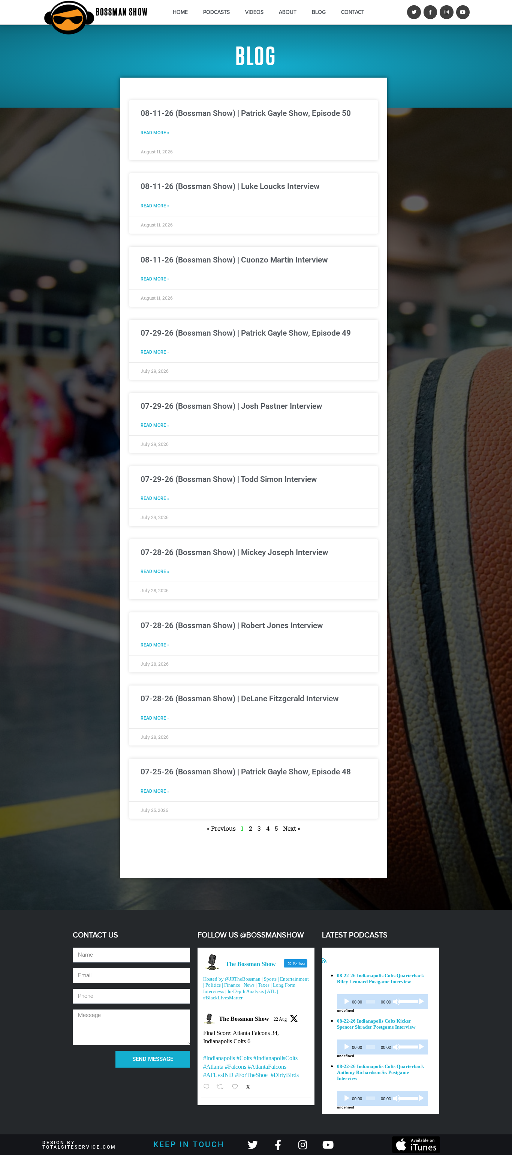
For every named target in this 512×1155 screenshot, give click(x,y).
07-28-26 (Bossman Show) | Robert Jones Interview (232, 625)
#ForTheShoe (251, 1075)
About (287, 12)
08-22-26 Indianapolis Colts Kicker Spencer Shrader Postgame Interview (376, 1024)
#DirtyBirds (285, 1075)
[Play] (346, 1001)
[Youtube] (463, 12)
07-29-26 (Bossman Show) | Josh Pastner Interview (231, 406)
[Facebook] (430, 12)
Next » (291, 828)
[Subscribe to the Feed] (324, 960)
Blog (319, 12)
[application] (382, 1001)
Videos (254, 12)
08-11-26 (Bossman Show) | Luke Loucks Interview (230, 186)
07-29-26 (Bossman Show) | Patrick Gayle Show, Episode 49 (246, 333)
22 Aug (280, 1019)
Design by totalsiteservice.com (79, 1145)
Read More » (155, 132)
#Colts (244, 1058)
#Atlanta (213, 1067)
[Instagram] (446, 12)
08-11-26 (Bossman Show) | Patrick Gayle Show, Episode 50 (246, 113)
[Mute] (396, 1001)
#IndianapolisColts (275, 1058)
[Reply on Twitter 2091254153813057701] (208, 1087)
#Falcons (235, 1067)
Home (180, 12)
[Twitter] (414, 12)
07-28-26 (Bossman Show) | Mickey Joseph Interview (234, 552)
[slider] (407, 1001)
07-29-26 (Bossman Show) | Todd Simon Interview (229, 479)
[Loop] (421, 1001)
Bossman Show (122, 12)
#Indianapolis (219, 1058)
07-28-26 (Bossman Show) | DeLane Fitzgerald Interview (240, 698)
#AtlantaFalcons (267, 1067)
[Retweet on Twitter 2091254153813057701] (222, 1087)
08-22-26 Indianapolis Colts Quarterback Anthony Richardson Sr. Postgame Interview (380, 1072)
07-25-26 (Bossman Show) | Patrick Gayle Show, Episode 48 (246, 771)
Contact (352, 12)
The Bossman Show (244, 1019)
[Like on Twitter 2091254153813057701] (237, 1087)
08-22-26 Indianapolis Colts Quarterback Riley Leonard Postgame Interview (380, 978)
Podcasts (216, 12)
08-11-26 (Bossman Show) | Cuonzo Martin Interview (234, 259)
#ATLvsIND (218, 1075)
